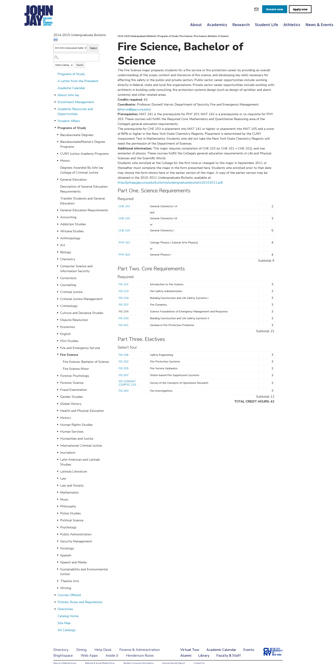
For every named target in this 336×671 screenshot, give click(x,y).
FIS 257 (124, 305)
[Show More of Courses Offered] (55, 595)
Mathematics (69, 492)
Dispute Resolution (74, 320)
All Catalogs (67, 630)
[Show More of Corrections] (57, 278)
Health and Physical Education (82, 411)
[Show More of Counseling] (57, 284)
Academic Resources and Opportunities (75, 111)
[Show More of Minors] (57, 160)
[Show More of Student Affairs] (55, 121)
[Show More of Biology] (57, 252)
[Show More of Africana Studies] (57, 231)
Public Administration (76, 534)
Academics (217, 24)
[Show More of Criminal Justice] (57, 291)
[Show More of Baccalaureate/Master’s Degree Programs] (57, 141)
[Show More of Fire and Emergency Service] (57, 348)
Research (241, 24)
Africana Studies (72, 231)
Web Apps (89, 655)
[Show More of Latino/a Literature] (57, 471)
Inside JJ (112, 655)
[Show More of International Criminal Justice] (57, 445)
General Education (73, 179)
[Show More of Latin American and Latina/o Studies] (57, 459)
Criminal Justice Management (81, 299)
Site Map (64, 623)
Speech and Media (73, 562)
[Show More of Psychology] (57, 527)
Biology (65, 252)
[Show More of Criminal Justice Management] (57, 298)
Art (62, 245)
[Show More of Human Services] (57, 431)
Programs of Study (71, 74)
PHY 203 (124, 255)
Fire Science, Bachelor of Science (86, 362)
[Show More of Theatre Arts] (57, 581)
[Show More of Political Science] (57, 520)
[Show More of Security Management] (57, 541)
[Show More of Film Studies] (57, 341)
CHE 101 (124, 206)
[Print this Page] (56, 40)
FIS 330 (124, 318)
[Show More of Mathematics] (57, 492)
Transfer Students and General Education (82, 200)
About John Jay (68, 95)
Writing (65, 588)
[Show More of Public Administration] (57, 534)
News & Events (319, 24)
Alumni (185, 655)
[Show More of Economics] (57, 326)
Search (79, 65)
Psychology (68, 527)
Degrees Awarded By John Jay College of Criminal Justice (81, 170)
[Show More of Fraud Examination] (57, 389)
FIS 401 (124, 325)
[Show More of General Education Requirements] (57, 210)
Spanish (65, 555)
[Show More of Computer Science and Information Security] (57, 266)
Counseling (68, 285)
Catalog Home (68, 616)
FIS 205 (124, 368)
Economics (67, 327)
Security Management (76, 541)
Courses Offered (69, 595)
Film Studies (69, 341)
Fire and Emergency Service (80, 348)
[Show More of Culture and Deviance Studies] (57, 312)
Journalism (67, 452)
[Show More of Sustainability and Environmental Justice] (57, 569)
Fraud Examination (73, 390)
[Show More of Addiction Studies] (57, 224)
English (65, 334)
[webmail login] (256, 9)
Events (248, 649)
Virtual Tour (189, 649)
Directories (65, 609)
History (65, 418)
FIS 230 (124, 298)
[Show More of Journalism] (57, 452)
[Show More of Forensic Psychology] (57, 375)
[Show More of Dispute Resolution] (57, 319)
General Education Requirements (84, 210)
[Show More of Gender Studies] (57, 396)
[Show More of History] (57, 417)
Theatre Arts (69, 581)
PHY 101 (124, 242)
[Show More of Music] (57, 499)
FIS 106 (124, 355)
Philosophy (68, 506)
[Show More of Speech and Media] (57, 562)
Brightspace (63, 655)
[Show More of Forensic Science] (57, 382)
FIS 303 (124, 391)
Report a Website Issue (64, 663)
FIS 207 (124, 375)
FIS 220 (124, 381)
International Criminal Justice (81, 445)
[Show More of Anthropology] (57, 238)
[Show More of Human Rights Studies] (57, 424)
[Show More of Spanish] (57, 555)
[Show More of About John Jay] (55, 95)
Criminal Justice (71, 292)
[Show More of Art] (57, 245)
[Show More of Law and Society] (57, 485)
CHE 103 (124, 230)
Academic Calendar (71, 88)
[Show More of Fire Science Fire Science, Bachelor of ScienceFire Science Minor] (57, 354)
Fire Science (69, 355)
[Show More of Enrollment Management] (55, 102)
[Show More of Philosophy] (57, 506)
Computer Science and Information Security (76, 268)
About (196, 24)
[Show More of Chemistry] (57, 259)
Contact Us (199, 663)
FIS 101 (124, 284)
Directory (60, 649)
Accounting (68, 217)
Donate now (274, 9)
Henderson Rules (140, 655)
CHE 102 (124, 218)
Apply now (300, 9)
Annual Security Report (173, 663)
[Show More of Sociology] (57, 548)
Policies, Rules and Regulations (80, 602)
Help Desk (102, 649)
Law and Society (72, 485)
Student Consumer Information (138, 663)
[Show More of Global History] (57, 403)
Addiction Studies (73, 224)
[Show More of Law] (57, 478)
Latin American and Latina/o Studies (80, 462)
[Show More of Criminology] (57, 305)
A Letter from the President (78, 81)
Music (64, 499)
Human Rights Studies (76, 425)
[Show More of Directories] (55, 609)
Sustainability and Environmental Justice (84, 571)
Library (203, 655)
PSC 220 (130, 385)
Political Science (71, 520)
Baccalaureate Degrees (76, 135)
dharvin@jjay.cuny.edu (134, 109)
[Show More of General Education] (57, 179)
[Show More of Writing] (57, 588)
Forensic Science (71, 383)
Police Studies (70, 513)
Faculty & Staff (228, 655)
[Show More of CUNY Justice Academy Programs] (57, 153)
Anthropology (70, 238)
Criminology (69, 306)
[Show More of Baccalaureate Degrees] (57, 135)
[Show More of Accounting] (57, 217)
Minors (65, 161)
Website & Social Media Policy (100, 663)
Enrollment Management (76, 102)
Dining (81, 649)
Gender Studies (71, 397)
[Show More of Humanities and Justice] (57, 438)
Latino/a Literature (73, 471)
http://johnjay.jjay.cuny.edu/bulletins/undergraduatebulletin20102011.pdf (170, 182)
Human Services (71, 431)
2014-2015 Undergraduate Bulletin (137, 36)
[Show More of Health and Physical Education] (57, 410)
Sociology (67, 548)
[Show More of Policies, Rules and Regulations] (55, 602)
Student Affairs (69, 121)
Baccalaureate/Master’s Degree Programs (82, 144)
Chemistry (67, 259)
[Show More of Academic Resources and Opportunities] (55, 109)
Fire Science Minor (76, 369)
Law (63, 478)
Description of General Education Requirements (84, 189)
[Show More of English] (57, 334)
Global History (70, 404)
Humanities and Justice (76, 438)
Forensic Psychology (74, 376)
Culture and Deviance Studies (81, 313)
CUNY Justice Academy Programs (84, 154)
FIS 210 (124, 291)
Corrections (68, 278)
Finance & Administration (139, 649)
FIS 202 (124, 362)
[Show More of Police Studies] (57, 513)
